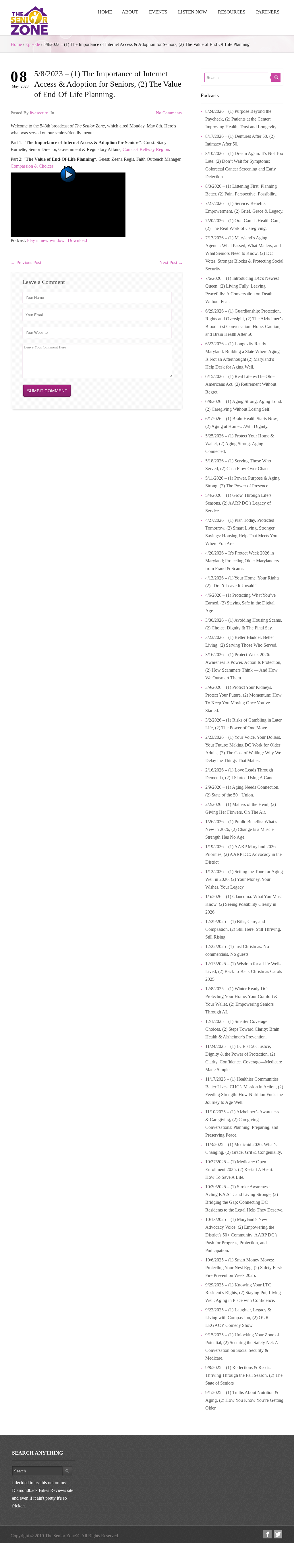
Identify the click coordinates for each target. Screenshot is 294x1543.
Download (77, 240)
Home (105, 12)
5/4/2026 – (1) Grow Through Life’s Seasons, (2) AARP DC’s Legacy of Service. (238, 503)
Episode (32, 44)
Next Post (171, 262)
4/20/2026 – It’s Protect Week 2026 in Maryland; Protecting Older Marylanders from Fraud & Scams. (242, 560)
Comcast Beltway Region (146, 149)
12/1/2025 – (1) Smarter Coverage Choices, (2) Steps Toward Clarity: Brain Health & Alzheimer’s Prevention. (242, 1029)
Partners (267, 12)
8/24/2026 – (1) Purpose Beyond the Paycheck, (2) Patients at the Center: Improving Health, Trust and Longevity (240, 119)
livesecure (39, 113)
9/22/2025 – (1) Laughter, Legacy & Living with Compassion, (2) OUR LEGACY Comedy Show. (238, 1317)
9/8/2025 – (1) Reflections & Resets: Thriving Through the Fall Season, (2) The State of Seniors (244, 1375)
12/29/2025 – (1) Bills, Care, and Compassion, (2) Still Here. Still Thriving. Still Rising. (243, 929)
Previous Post (26, 262)
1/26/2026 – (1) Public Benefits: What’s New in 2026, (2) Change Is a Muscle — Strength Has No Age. (242, 829)
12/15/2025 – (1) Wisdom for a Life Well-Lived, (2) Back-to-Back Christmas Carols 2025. (243, 971)
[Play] (68, 204)
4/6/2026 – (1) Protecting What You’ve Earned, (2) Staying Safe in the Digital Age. (240, 603)
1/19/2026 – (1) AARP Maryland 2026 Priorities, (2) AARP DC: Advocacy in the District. (243, 854)
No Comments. (169, 113)
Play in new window (46, 240)
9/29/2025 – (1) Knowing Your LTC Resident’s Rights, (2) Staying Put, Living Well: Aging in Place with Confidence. (243, 1292)
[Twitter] (278, 1534)
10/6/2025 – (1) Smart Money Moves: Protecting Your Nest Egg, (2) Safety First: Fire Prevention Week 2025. (243, 1267)
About (130, 12)
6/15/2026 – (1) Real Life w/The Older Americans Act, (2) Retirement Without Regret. (240, 384)
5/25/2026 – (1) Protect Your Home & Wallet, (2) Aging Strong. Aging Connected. (239, 443)
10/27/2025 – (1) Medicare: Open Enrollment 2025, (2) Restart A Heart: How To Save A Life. (239, 1169)
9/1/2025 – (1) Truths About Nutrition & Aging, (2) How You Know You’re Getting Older (244, 1400)
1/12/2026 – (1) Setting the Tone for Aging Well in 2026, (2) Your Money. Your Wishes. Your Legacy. (244, 879)
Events (158, 12)
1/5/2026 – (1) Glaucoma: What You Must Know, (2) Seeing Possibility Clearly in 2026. (243, 904)
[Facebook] (267, 1534)
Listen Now (192, 12)
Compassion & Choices (32, 166)
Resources (231, 12)
